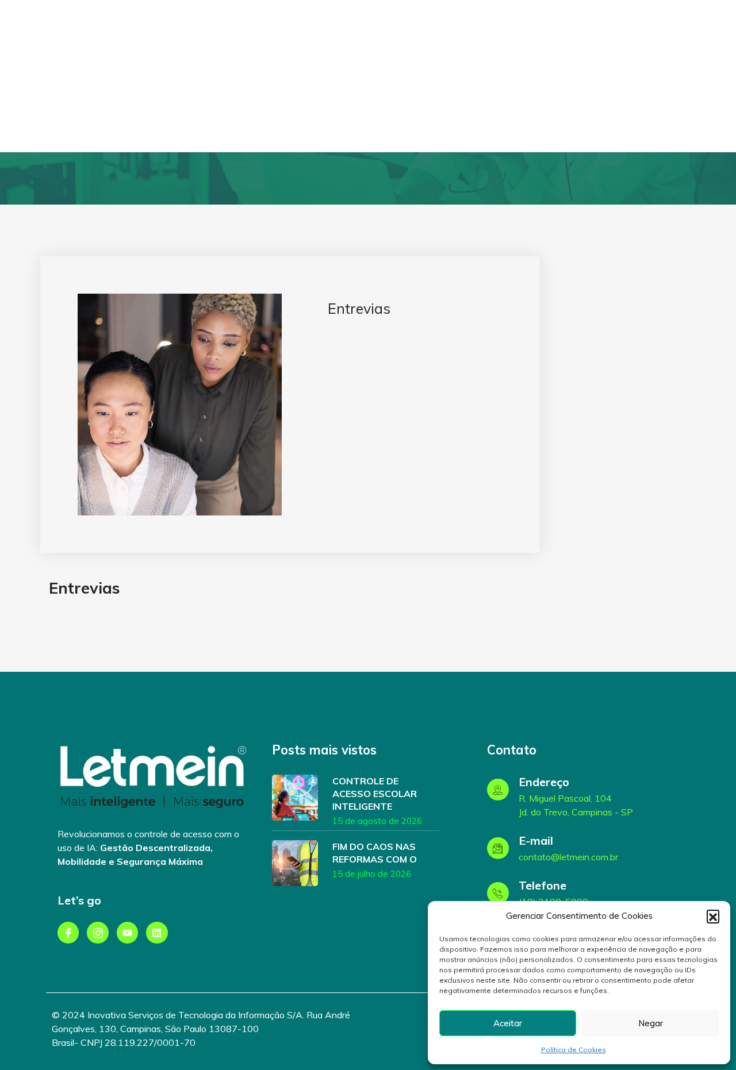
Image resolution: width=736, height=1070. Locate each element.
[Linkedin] (156, 932)
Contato (587, 76)
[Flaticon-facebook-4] (68, 932)
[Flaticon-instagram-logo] (97, 932)
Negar (650, 1023)
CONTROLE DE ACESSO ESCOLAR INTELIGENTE (374, 793)
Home (330, 76)
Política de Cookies (573, 1049)
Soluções (376, 76)
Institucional (443, 76)
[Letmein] (91, 92)
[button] (713, 916)
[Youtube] (127, 932)
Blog (547, 76)
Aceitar (507, 1023)
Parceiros (504, 76)
